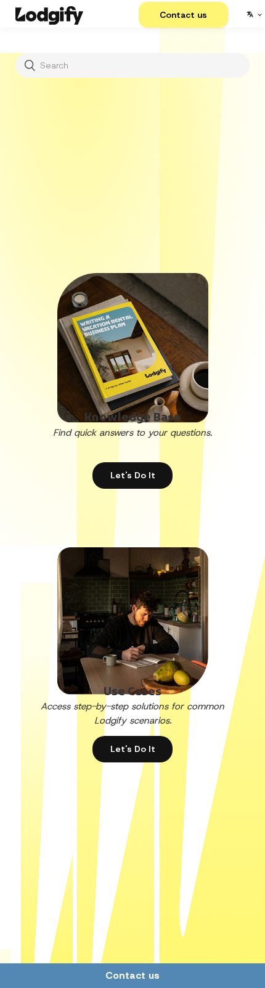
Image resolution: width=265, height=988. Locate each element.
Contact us (132, 975)
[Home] (49, 14)
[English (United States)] (254, 14)
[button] (183, 15)
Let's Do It (132, 475)
